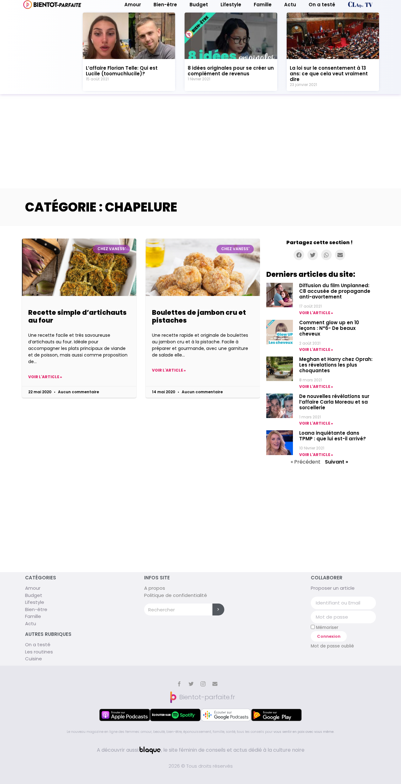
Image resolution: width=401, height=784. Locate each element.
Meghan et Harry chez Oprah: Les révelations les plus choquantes (335, 365)
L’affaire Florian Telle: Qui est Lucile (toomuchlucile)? (122, 71)
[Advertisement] (200, 141)
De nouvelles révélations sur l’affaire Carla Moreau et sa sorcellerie (334, 402)
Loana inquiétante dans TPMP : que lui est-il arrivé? (332, 436)
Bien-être (165, 5)
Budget (199, 5)
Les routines (39, 651)
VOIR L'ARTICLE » (316, 312)
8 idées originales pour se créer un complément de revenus (231, 71)
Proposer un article (333, 588)
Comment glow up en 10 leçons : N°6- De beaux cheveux (329, 328)
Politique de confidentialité (175, 595)
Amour (132, 5)
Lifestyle (231, 5)
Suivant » (336, 461)
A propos (154, 588)
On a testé (322, 5)
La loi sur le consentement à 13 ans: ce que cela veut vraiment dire (329, 74)
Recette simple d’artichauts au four (77, 316)
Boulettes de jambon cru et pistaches (199, 316)
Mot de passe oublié (332, 646)
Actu (290, 5)
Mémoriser (326, 627)
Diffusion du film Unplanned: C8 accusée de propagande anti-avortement (334, 291)
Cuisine (33, 658)
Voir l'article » (45, 376)
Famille (263, 5)
